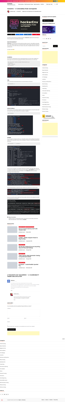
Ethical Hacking (21, 4)
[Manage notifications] (2, 400)
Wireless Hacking (33, 1)
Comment (9, 308)
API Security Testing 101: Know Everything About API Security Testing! (29, 247)
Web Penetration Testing (28, 4)
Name (8, 318)
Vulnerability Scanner (37, 11)
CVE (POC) (42, 4)
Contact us (47, 399)
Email (25, 318)
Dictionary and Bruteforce (46, 81)
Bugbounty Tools (15, 1)
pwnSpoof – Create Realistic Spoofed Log (28, 265)
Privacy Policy (56, 399)
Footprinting (44, 88)
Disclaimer (51, 399)
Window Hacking (45, 109)
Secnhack (9, 3)
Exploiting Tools (21, 1)
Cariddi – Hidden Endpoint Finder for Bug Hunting (28, 238)
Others (43, 95)
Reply (11, 290)
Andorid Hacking (27, 1)
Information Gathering (46, 90)
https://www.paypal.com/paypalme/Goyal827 (21, 297)
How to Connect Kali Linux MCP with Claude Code (28, 229)
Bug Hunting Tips (37, 4)
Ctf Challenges (44, 77)
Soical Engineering (45, 102)
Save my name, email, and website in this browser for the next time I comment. (21, 326)
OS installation (44, 93)
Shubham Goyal (12, 11)
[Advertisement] (23, 53)
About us (43, 399)
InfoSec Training (9, 1)
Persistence (44, 99)
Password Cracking (45, 97)
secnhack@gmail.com (48, 20)
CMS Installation (45, 74)
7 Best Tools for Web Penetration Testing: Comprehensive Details (29, 256)
